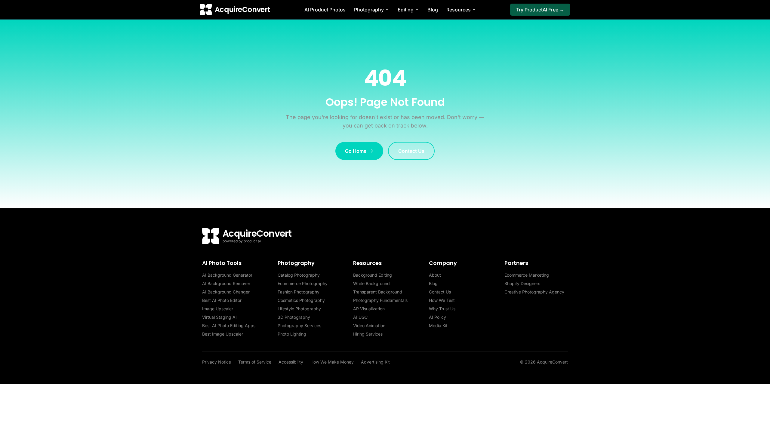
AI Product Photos (325, 10)
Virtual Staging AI (219, 317)
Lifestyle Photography (299, 308)
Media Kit (438, 325)
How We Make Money (332, 361)
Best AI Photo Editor (222, 300)
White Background (371, 283)
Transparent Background (377, 291)
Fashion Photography (298, 291)
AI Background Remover (226, 283)
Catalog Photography (299, 275)
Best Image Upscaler (222, 333)
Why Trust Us (442, 308)
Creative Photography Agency (534, 291)
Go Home (355, 151)
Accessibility (291, 361)
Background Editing (372, 275)
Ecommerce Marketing (526, 275)
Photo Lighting (292, 333)
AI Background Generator (227, 275)
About (435, 275)
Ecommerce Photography (303, 283)
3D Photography (294, 317)
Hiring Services (368, 333)
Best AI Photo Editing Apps (228, 325)
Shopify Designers (522, 283)
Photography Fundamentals (380, 300)
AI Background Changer (226, 291)
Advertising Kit (375, 361)
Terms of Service (254, 361)
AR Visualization (369, 308)
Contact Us (411, 151)
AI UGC (360, 317)
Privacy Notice (216, 361)
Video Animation (369, 325)
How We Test (442, 300)
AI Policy (437, 317)
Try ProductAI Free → (540, 10)
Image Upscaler (217, 308)
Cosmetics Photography (301, 300)
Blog (432, 10)
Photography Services (299, 325)
